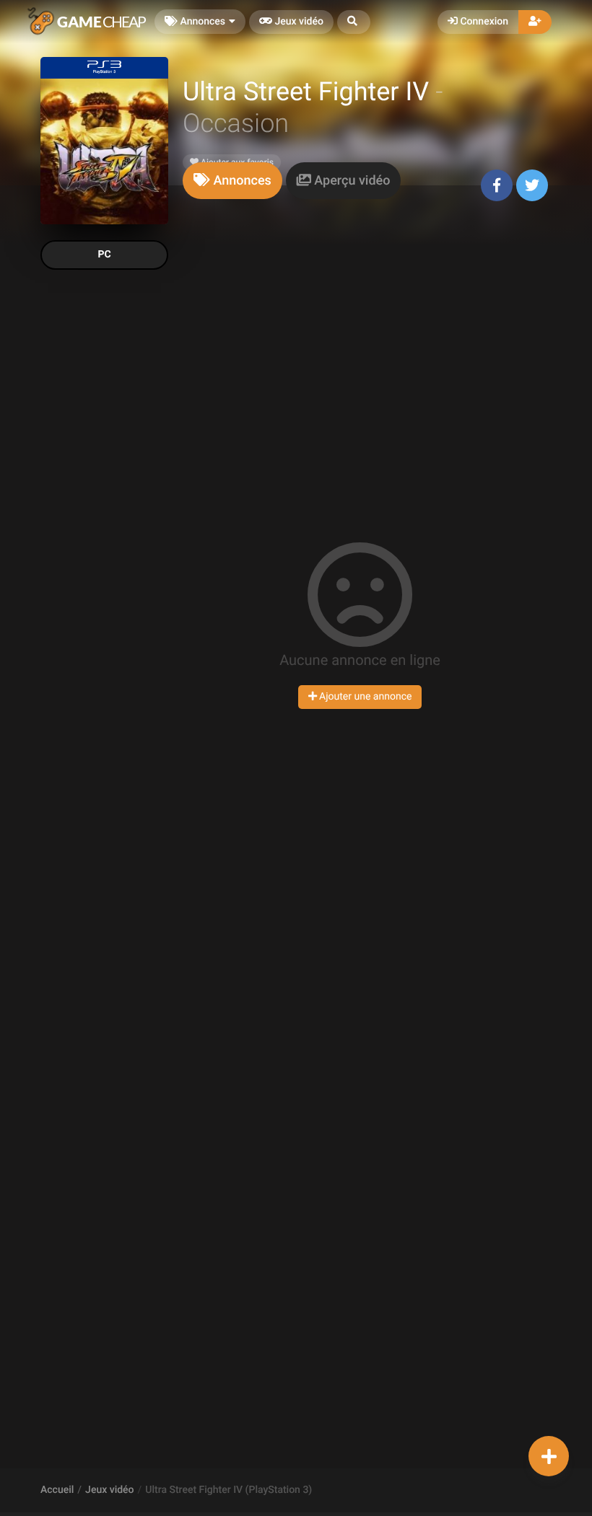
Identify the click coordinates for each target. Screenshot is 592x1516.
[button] (353, 22)
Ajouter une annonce (364, 696)
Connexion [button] (483, 21)
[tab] (232, 180)
